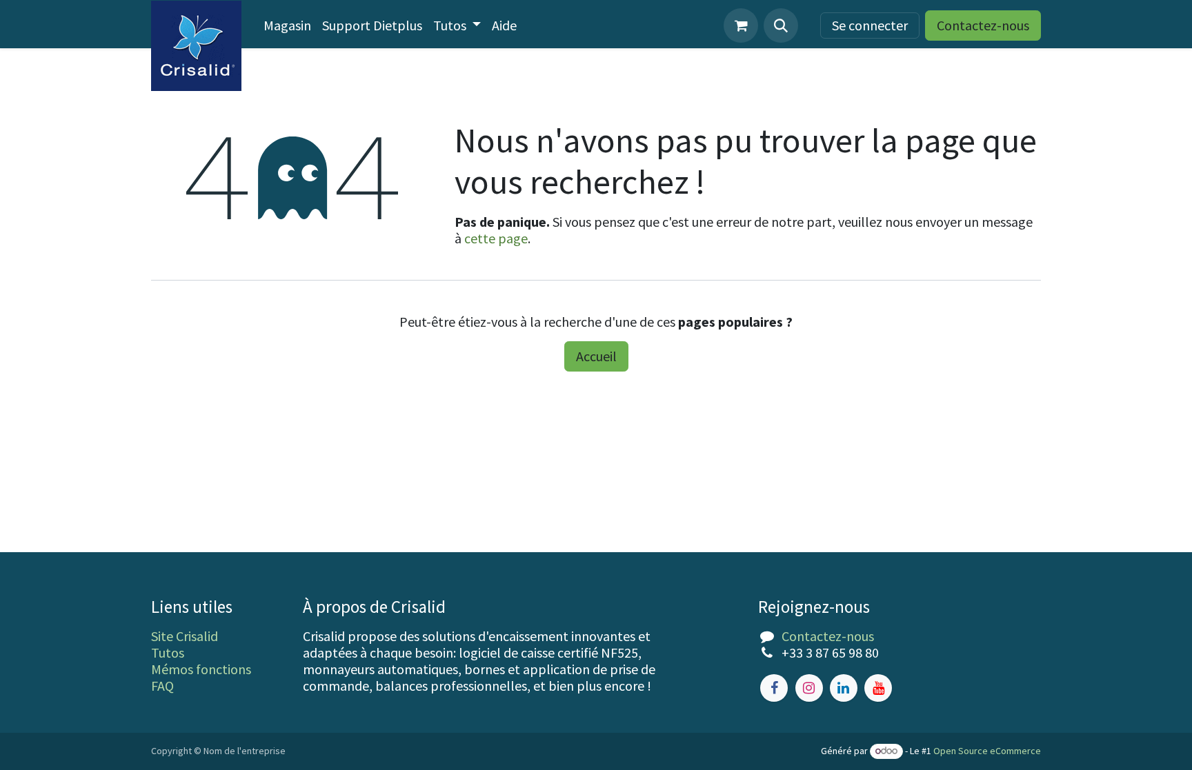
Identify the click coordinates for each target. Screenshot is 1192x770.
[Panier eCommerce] (741, 25)
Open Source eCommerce (987, 750)
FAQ (162, 685)
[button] (781, 25)
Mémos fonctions (201, 669)
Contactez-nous (983, 25)
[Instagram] (809, 688)
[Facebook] (774, 688)
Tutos (167, 652)
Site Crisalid (184, 636)
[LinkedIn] (843, 688)
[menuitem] (287, 25)
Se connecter (870, 25)
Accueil (596, 356)
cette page (496, 238)
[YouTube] (878, 688)
